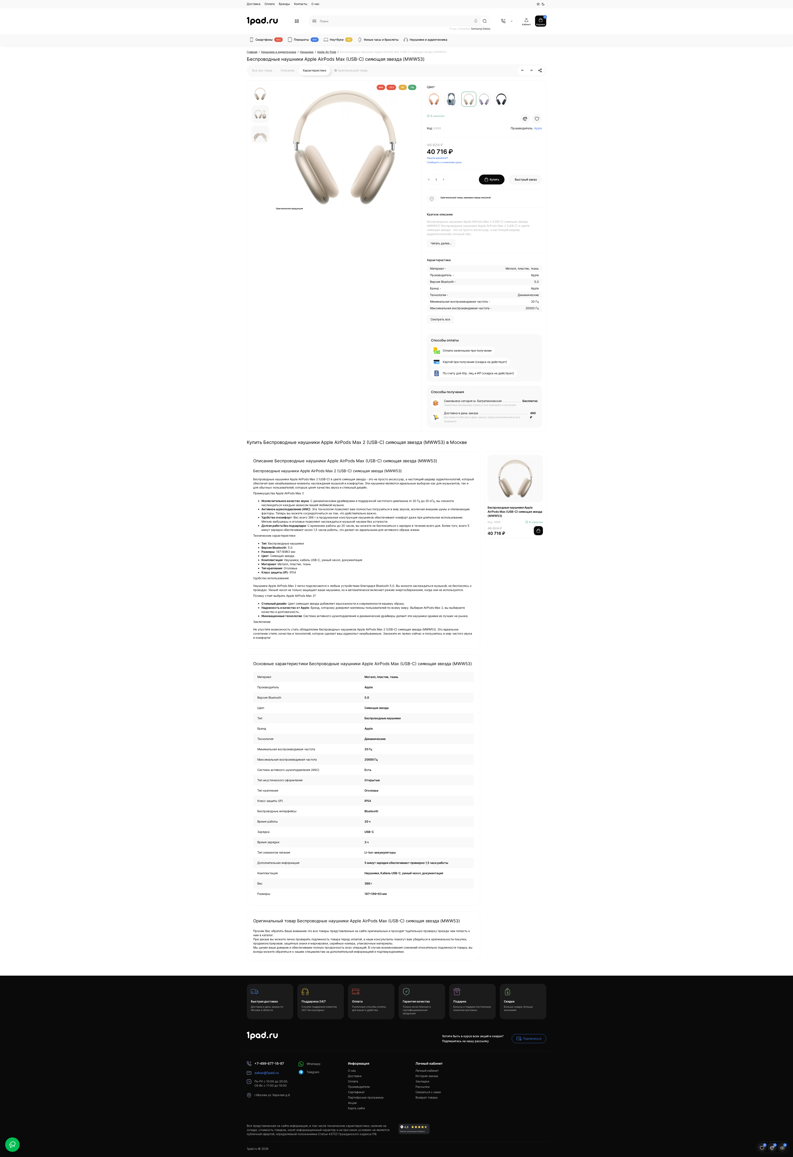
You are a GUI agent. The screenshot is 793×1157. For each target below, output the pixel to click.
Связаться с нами (428, 1092)
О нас (315, 4)
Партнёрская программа (365, 1097)
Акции (352, 1103)
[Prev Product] (522, 70)
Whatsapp (314, 1063)
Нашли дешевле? (437, 157)
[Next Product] (531, 70)
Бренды (284, 4)
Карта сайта (356, 1108)
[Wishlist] (537, 119)
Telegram (313, 1072)
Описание (287, 70)
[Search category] (314, 21)
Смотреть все (440, 319)
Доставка (253, 4)
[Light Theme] (538, 4)
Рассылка (422, 1086)
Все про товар (262, 70)
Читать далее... (441, 243)
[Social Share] (540, 70)
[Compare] (525, 119)
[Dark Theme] (543, 4)
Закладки (422, 1081)
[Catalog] (296, 21)
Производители (359, 1086)
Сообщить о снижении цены (444, 162)
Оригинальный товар (352, 70)
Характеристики (314, 70)
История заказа (426, 1076)
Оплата (270, 4)
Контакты (300, 4)
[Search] (475, 21)
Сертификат (356, 1092)
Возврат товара (426, 1097)
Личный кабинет (427, 1070)
